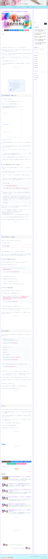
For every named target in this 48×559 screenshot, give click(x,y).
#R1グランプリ (18, 357)
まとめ (12, 90)
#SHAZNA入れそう (16, 297)
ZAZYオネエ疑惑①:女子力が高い (16, 86)
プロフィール (39, 556)
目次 (16, 81)
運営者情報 (35, 556)
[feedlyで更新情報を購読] (15, 469)
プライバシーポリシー (44, 556)
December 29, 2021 (16, 271)
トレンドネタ (3, 444)
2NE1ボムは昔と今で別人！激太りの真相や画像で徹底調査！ (40, 34)
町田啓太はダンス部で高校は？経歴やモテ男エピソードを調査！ (40, 37)
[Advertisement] (17, 40)
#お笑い (7, 185)
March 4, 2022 (15, 359)
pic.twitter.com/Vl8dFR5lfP (7, 269)
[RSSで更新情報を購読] (17, 469)
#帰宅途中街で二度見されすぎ (8, 297)
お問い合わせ (31, 556)
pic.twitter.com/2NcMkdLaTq (12, 185)
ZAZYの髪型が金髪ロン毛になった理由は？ (18, 84)
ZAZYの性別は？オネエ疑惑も (15, 85)
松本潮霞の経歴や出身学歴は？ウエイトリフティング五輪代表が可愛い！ (40, 30)
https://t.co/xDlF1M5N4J (22, 297)
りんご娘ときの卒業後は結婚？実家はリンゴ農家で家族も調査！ (40, 43)
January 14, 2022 (25, 188)
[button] (26, 30)
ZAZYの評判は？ (13, 89)
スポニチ (6, 202)
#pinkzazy (23, 296)
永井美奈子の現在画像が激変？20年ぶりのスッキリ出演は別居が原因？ (40, 40)
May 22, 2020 (15, 301)
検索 (35, 22)
